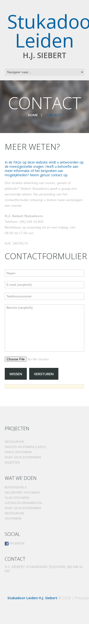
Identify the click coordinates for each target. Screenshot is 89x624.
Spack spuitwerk (18, 452)
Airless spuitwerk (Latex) (25, 447)
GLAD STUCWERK (17, 497)
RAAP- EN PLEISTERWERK (23, 457)
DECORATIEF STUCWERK (22, 492)
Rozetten (12, 462)
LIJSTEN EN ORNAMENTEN (23, 503)
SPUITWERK (13, 518)
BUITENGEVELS (16, 487)
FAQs (17, 162)
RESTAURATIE (14, 513)
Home (33, 115)
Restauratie (14, 441)
